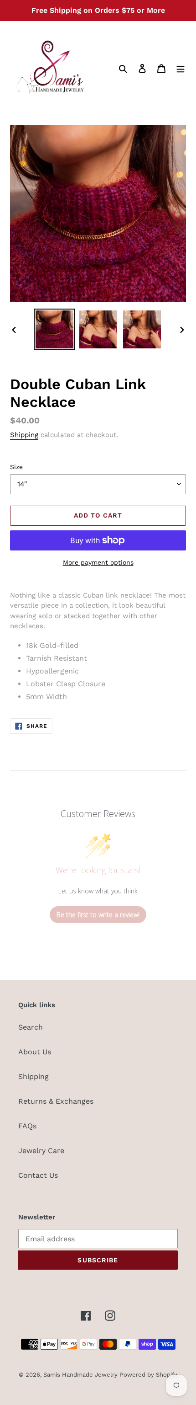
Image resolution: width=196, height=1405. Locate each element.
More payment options (98, 562)
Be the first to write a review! (98, 914)
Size (16, 466)
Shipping (24, 435)
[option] (55, 329)
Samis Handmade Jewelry (80, 1374)
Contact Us (38, 1175)
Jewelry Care (41, 1150)
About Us (34, 1051)
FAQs (27, 1126)
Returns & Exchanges (55, 1101)
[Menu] (180, 68)
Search (30, 1027)
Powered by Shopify (148, 1374)
